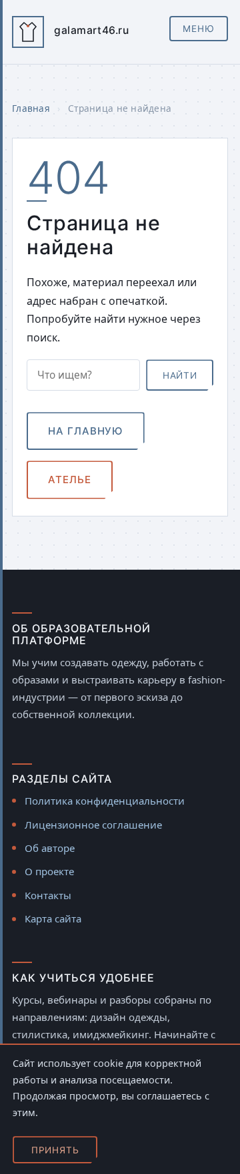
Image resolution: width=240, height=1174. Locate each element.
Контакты (48, 895)
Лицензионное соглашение (93, 824)
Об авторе (50, 848)
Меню (199, 28)
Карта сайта (53, 918)
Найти (180, 375)
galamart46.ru (91, 30)
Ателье (69, 479)
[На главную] (28, 32)
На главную (85, 431)
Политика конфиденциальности (105, 800)
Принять (55, 1150)
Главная (31, 108)
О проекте (49, 871)
